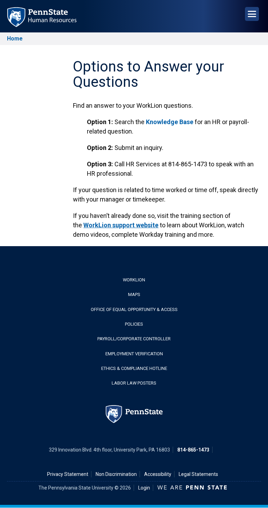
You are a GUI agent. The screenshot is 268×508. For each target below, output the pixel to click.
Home (15, 38)
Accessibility (157, 474)
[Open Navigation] (252, 14)
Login (144, 488)
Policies (134, 324)
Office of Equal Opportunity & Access (134, 309)
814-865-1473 (193, 450)
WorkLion (134, 279)
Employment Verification (134, 353)
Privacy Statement (67, 474)
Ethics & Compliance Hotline (134, 368)
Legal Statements (198, 474)
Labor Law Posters (134, 383)
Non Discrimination (116, 474)
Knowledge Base (169, 122)
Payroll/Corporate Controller (134, 338)
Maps (134, 294)
